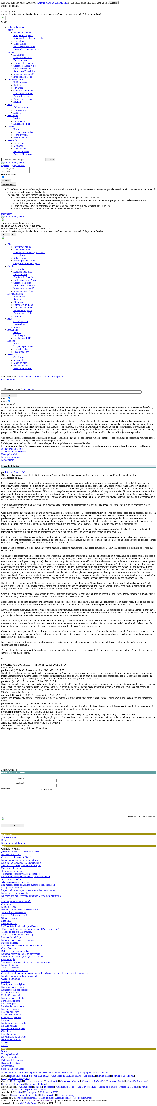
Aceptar (113, 3)
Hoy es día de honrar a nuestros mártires (20, 909)
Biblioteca (18, 88)
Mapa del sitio (20, 148)
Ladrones (5, 1020)
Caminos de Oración (23, 63)
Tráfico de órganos (10, 967)
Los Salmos (19, 41)
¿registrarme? (18, 165)
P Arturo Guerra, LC (15, 472)
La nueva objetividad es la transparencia (20, 954)
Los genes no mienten (11, 887)
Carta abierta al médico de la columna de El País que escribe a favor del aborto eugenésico (44, 973)
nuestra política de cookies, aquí (52, 2)
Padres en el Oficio (22, 99)
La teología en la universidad (15, 893)
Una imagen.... (20, 121)
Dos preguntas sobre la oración (16, 901)
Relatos (4, 1042)
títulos (4, 401)
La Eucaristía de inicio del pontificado (19, 926)
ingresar (5, 165)
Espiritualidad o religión (12, 987)
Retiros (4, 840)
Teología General (9, 1054)
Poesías (4, 1045)
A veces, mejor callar (11, 879)
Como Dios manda (10, 948)
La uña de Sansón (10, 965)
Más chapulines (8, 1034)
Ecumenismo (7, 1066)
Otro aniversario (9, 918)
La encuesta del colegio (12, 998)
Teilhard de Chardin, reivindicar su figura (21, 865)
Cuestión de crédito (10, 978)
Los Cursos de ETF (23, 93)
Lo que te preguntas (23, 132)
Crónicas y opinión (54, 376)
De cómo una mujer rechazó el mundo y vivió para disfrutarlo (31, 896)
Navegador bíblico (22, 32)
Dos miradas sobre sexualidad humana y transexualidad (28, 884)
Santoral (17, 85)
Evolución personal (10, 995)
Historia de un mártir (11, 1039)
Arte (9, 104)
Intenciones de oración (24, 74)
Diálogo (11, 126)
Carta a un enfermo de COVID (16, 857)
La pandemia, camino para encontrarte (19, 860)
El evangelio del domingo (13, 843)
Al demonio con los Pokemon (15, 882)
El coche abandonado (11, 1014)
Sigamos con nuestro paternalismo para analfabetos (25, 962)
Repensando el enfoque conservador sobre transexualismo (29, 890)
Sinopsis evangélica (23, 35)
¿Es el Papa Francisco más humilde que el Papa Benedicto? (30, 929)
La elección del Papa (11, 937)
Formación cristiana (10, 1000)
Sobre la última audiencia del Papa (17, 934)
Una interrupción (9, 1003)
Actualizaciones (21, 151)
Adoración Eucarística (24, 71)
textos (4, 398)
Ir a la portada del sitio (12, 448)
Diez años (6, 920)
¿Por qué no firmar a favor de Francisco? (21, 851)
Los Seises (6, 898)
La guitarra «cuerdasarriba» (14, 1023)
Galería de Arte (20, 107)
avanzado (28, 389)
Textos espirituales (10, 837)
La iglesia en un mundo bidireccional (19, 976)
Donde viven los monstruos (14, 970)
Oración (11, 52)
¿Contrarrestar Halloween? (14, 871)
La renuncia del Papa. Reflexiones (17, 940)
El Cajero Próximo (10, 992)
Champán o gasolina (11, 1017)
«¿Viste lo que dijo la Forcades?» (17, 931)
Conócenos (18, 143)
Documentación (15, 79)
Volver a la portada (16, 27)
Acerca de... (13, 140)
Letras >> (39, 376)
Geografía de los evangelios (26, 49)
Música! (17, 112)
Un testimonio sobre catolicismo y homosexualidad (25, 876)
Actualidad (12, 115)
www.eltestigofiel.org (42, 1100)
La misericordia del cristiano (15, 989)
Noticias (17, 118)
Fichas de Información (12, 1060)
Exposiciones (19, 110)
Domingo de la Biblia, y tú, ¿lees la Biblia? (22, 956)
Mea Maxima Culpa (11, 854)
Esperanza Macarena (11, 868)
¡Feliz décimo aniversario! (13, 912)
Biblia (10, 30)
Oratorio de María (22, 68)
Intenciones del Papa (23, 77)
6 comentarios (8, 379)
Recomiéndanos (21, 137)
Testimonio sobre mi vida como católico (20, 873)
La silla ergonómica (10, 1009)
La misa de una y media (12, 1006)
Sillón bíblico (19, 43)
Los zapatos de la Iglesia (13, 1028)
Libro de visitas (20, 135)
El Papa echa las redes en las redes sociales (22, 945)
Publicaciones (20, 82)
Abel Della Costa (27, 1103)
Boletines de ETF (22, 123)
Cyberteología (8, 959)
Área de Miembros (22, 154)
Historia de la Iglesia (11, 1063)
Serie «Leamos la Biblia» (13, 1068)
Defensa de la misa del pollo (15, 951)
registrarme (6, 214)
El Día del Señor (9, 907)
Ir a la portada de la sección (14, 451)
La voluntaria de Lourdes (13, 1036)
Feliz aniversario (9, 923)
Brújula (17, 101)
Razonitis (5, 981)
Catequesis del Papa (23, 90)
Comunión (6, 904)
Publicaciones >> (26, 376)
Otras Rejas (6, 1031)
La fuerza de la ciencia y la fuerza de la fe (21, 862)
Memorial (18, 146)
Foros (16, 129)
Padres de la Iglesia (22, 96)
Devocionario (20, 60)
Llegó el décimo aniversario (14, 915)
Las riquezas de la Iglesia (13, 984)
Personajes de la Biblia (24, 46)
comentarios (7, 404)
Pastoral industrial (9, 942)
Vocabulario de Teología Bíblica (29, 38)
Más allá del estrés (10, 1012)
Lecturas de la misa (22, 57)
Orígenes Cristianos (10, 1057)
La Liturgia (18, 54)
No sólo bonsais (9, 1025)
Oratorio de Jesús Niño (24, 65)
